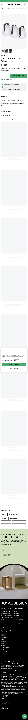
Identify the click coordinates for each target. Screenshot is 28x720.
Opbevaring (17, 623)
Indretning (16, 617)
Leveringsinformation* (6, 615)
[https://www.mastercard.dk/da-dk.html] (2, 708)
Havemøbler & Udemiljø (20, 625)
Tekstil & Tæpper (18, 619)
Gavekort (3, 628)
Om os (2, 619)
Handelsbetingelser (6, 613)
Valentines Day (5, 637)
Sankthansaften (5, 647)
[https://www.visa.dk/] (6, 708)
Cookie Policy (4, 625)
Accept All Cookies (14, 364)
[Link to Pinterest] (2, 703)
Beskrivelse (4, 96)
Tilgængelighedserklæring (7, 630)
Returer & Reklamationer (7, 617)
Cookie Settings (14, 368)
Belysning (16, 613)
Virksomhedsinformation (7, 621)
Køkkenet (16, 621)
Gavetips (3, 645)
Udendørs (3, 641)
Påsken (2, 639)
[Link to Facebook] (5, 703)
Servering (16, 615)
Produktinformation (6, 111)
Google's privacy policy (10, 360)
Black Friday (4, 651)
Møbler (15, 611)
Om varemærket (6, 115)
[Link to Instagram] (9, 703)
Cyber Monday (4, 653)
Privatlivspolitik (4, 623)
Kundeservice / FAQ (6, 611)
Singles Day (4, 649)
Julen (2, 655)
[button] (24, 4)
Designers (3, 626)
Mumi (2, 643)
